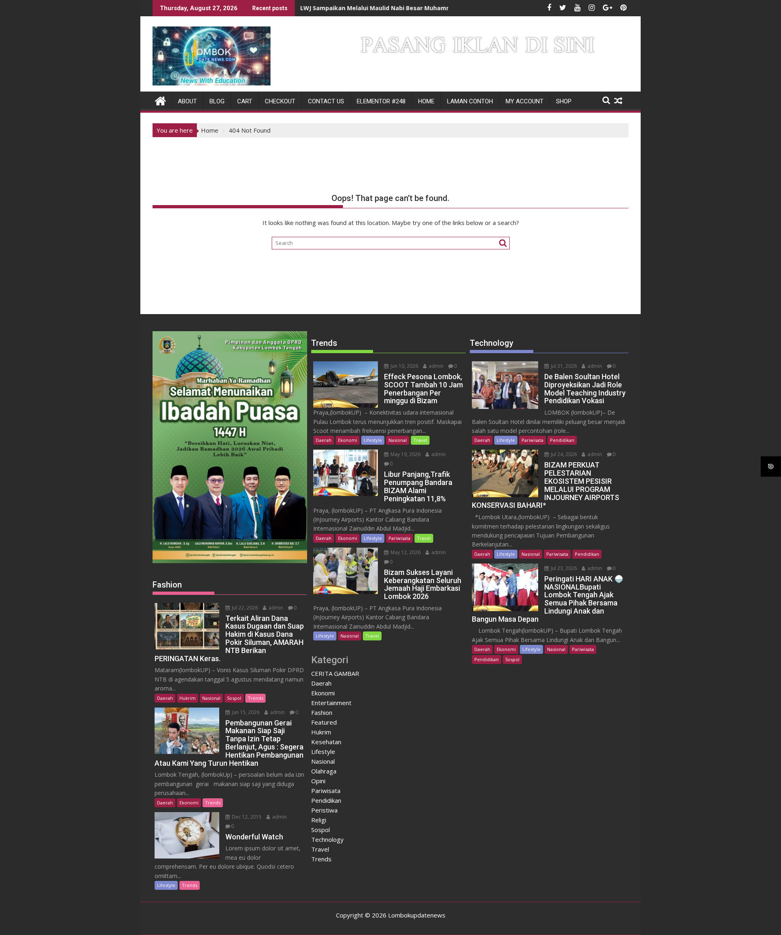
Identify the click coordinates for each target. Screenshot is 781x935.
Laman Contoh (470, 101)
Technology (327, 839)
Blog (217, 101)
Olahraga (323, 771)
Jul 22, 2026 (244, 607)
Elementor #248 (381, 101)
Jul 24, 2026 (563, 454)
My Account (524, 101)
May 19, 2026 (405, 454)
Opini (318, 781)
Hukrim (187, 698)
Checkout (280, 101)
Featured (324, 722)
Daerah (165, 698)
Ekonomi (189, 803)
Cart (244, 101)
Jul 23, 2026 (563, 568)
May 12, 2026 (405, 552)
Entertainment (331, 703)
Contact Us (326, 101)
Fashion (321, 712)
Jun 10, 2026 (403, 366)
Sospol (234, 698)
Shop (564, 101)
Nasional (211, 698)
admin (275, 607)
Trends (255, 698)
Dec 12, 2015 (246, 816)
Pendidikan (326, 800)
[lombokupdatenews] (160, 100)
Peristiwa (324, 810)
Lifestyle (166, 885)
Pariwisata (399, 538)
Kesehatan (326, 742)
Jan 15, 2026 (245, 712)
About (187, 101)
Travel (420, 440)
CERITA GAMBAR (335, 673)
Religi (318, 820)
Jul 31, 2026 (563, 366)
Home (426, 101)
